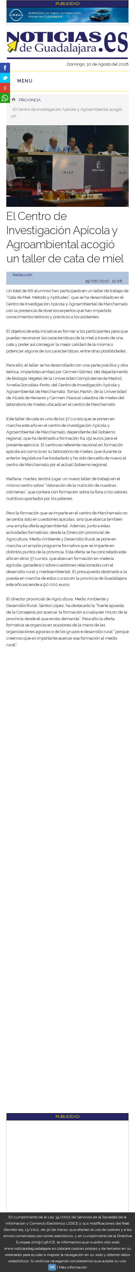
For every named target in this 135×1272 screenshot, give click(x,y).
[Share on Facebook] (5, 68)
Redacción (22, 274)
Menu (25, 80)
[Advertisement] (67, 723)
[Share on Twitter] (5, 78)
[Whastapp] (5, 98)
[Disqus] (67, 869)
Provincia (30, 100)
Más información (73, 1267)
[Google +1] (5, 88)
